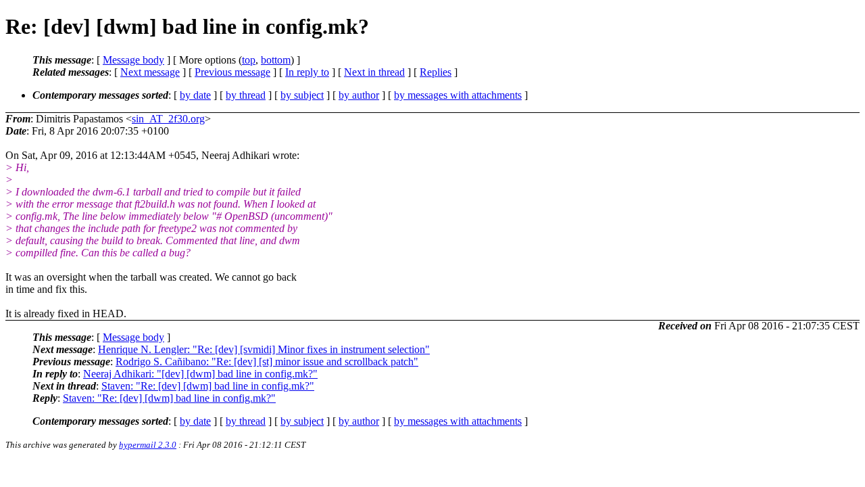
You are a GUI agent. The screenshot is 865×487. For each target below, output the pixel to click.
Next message (150, 72)
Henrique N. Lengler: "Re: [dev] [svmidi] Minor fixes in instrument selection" (264, 349)
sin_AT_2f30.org (168, 118)
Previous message (232, 72)
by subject (302, 95)
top (248, 60)
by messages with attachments (458, 95)
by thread (246, 95)
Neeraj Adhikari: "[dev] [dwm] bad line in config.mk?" (200, 373)
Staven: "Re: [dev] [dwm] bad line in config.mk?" (207, 386)
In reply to (307, 72)
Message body (133, 60)
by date (195, 95)
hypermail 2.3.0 (147, 445)
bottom (276, 60)
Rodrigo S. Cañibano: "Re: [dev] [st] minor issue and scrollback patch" (267, 361)
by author (359, 95)
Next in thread (374, 72)
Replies (435, 72)
